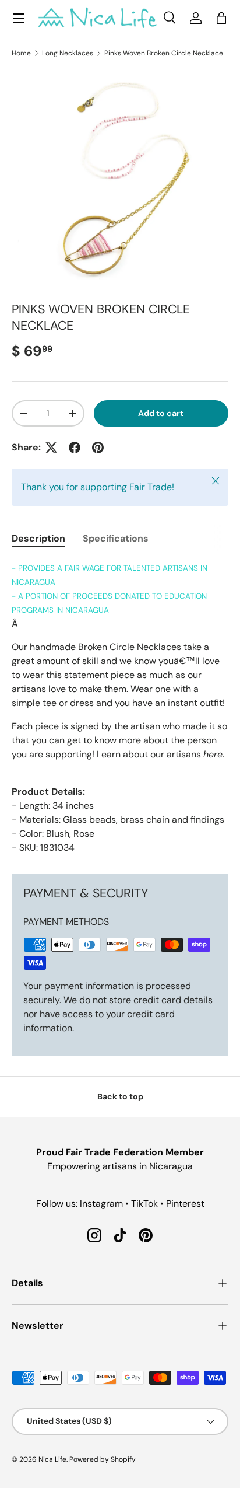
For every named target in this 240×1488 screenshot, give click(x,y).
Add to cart (160, 413)
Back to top (120, 1096)
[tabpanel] (120, 708)
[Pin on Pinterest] (98, 447)
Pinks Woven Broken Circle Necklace (163, 53)
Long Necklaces (67, 53)
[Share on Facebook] (74, 447)
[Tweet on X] (51, 447)
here (213, 754)
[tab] (38, 538)
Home (21, 53)
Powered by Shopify (102, 1459)
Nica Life (52, 1459)
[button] (221, 18)
